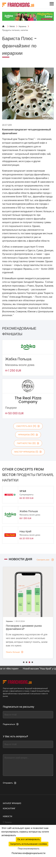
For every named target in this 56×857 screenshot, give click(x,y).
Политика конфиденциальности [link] (28, 853)
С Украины (7, 822)
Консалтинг (9, 808)
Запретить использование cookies (28, 844)
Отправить (8, 782)
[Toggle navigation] (52, 3)
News (12, 26)
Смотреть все (43, 559)
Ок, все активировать (28, 839)
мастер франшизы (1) (26, 451)
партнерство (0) (26, 443)
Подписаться (9, 724)
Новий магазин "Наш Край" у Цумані (36, 668)
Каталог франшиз (12, 803)
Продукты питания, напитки (15, 30)
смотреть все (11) (26, 426)
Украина (22, 26)
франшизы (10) (26, 434)
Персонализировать (28, 848)
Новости (7, 816)
